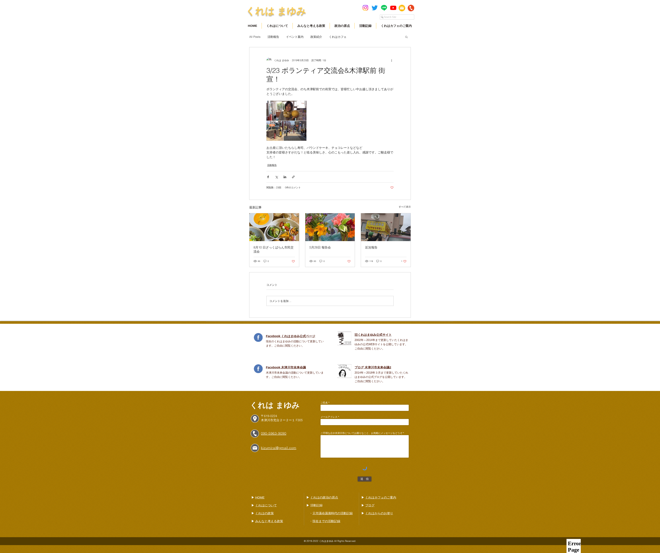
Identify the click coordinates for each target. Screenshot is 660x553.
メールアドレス (329, 417)
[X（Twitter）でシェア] (276, 177)
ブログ (370, 505)
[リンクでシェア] (293, 177)
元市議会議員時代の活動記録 (332, 513)
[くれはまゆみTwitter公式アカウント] (374, 7)
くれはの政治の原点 (324, 497)
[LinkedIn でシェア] (285, 177)
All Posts (255, 36)
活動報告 (273, 36)
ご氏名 (324, 402)
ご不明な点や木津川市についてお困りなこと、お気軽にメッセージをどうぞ (361, 433)
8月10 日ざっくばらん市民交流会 (274, 249)
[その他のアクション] (391, 60)
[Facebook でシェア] (268, 177)
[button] (406, 36)
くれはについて (266, 505)
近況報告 (371, 247)
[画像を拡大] (286, 121)
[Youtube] (393, 7)
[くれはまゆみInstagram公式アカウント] (365, 7)
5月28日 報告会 (320, 247)
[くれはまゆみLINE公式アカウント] (384, 7)
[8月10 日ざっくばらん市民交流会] (274, 227)
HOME (260, 497)
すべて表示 (405, 206)
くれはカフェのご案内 (380, 497)
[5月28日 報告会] (330, 227)
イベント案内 (295, 36)
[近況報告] (386, 227)
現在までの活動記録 (326, 521)
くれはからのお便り (379, 513)
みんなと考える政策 (269, 521)
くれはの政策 (264, 513)
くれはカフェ (337, 36)
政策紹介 (316, 36)
